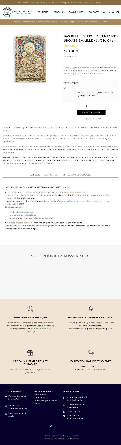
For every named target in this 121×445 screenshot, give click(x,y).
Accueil (17, 22)
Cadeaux (58, 12)
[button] (104, 12)
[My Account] (108, 12)
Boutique (43, 12)
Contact (94, 12)
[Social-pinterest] (46, 426)
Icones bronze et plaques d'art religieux (40, 22)
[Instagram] (51, 426)
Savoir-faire (76, 12)
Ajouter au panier (91, 112)
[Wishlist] (113, 12)
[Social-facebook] (41, 426)
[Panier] (117, 12)
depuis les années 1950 (75, 192)
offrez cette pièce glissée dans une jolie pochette (96, 94)
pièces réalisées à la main (20, 223)
